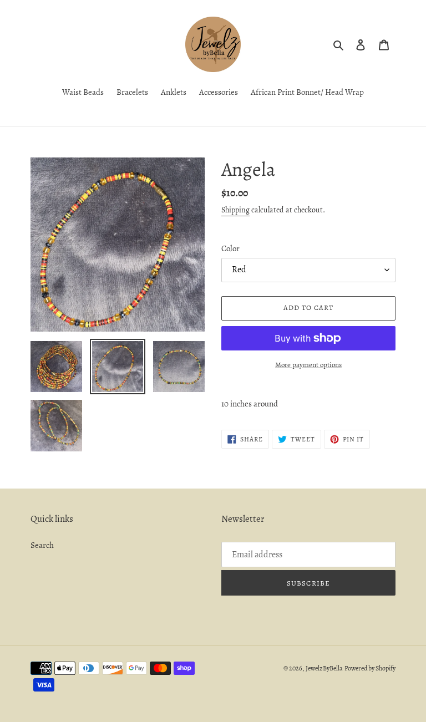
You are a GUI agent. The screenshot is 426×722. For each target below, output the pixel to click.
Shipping (235, 210)
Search (42, 545)
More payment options (308, 364)
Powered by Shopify (369, 668)
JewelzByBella (324, 668)
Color (230, 248)
